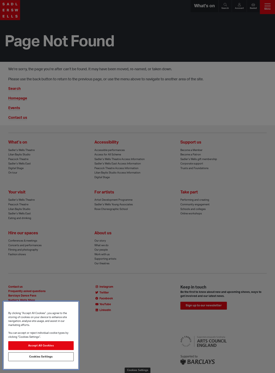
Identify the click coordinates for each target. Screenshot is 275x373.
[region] (41, 335)
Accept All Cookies (41, 345)
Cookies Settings (41, 356)
